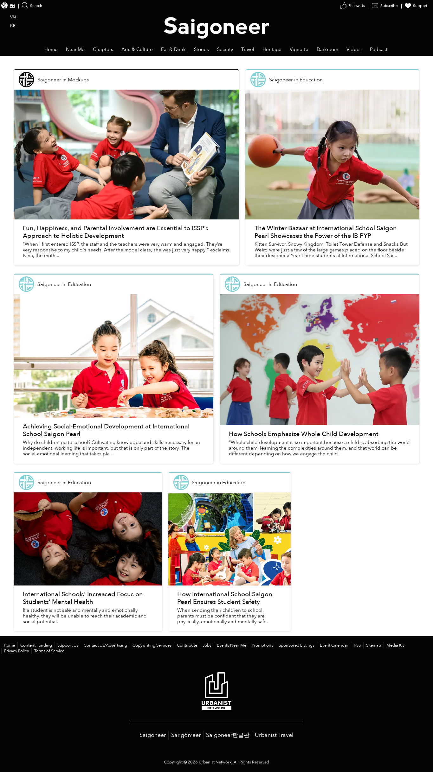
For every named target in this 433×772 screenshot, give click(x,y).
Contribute (187, 645)
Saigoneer (152, 735)
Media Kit (395, 645)
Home (9, 645)
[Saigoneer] (216, 21)
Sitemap (373, 645)
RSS (357, 645)
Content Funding (36, 645)
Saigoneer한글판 (227, 735)
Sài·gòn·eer (186, 735)
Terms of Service (49, 651)
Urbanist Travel (274, 735)
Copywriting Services (151, 645)
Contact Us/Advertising (105, 645)
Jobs (207, 645)
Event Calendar (334, 645)
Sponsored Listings (296, 645)
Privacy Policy (16, 651)
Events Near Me (231, 645)
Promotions (262, 645)
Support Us (67, 645)
